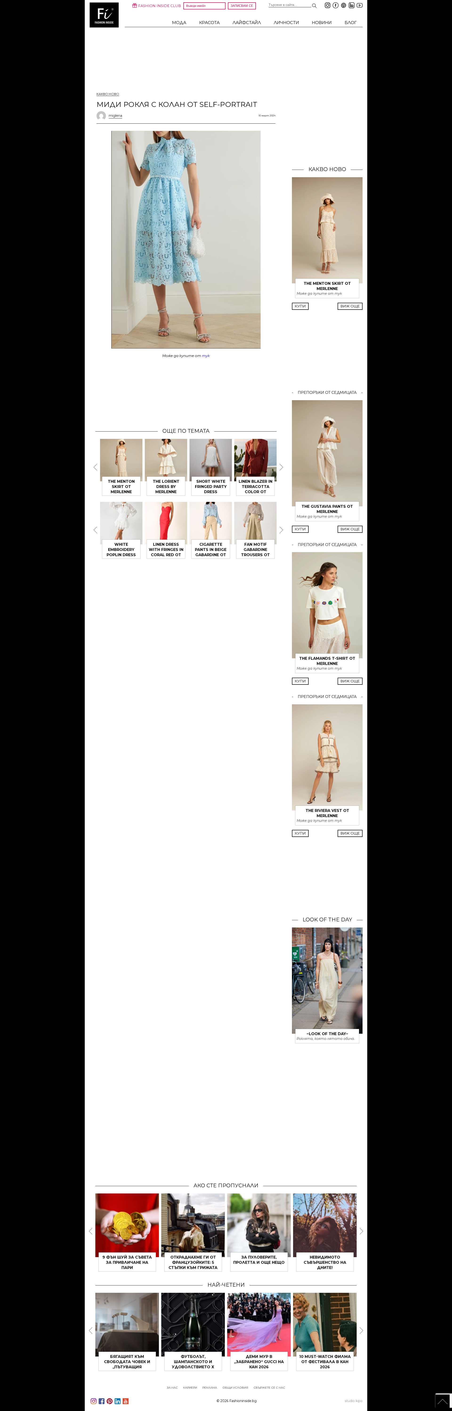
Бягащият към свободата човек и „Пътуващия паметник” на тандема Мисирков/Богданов (127, 1367)
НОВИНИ (322, 22)
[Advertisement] (186, 392)
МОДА (179, 22)
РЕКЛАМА (209, 1387)
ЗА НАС (172, 1387)
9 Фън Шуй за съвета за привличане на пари (127, 1262)
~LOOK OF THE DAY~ (327, 1034)
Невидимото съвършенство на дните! (325, 1262)
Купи (300, 306)
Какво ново (108, 94)
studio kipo (354, 1401)
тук (206, 355)
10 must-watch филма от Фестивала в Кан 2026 (325, 1361)
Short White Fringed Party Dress (211, 486)
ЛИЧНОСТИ (286, 22)
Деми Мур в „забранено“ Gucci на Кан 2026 (259, 1361)
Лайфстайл (247, 22)
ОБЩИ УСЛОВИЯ (235, 1387)
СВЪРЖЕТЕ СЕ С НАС (269, 1387)
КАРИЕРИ (190, 1387)
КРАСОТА (209, 22)
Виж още (350, 306)
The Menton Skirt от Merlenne (121, 486)
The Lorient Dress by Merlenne (166, 486)
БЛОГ (351, 22)
